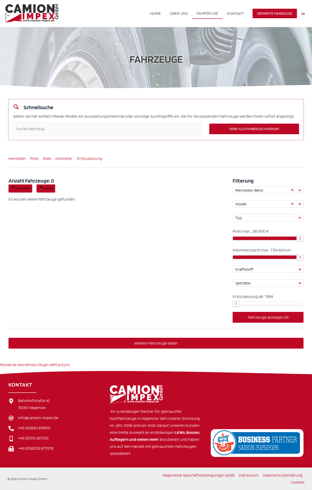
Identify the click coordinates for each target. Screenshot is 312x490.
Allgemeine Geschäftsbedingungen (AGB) (199, 475)
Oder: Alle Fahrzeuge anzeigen (254, 129)
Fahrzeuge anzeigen (268, 317)
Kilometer (64, 158)
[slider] (300, 238)
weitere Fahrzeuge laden (156, 343)
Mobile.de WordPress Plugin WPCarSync (35, 364)
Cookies (298, 482)
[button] (275, 13)
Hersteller (17, 158)
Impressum (249, 475)
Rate (47, 158)
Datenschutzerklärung (282, 475)
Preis (34, 158)
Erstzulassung (89, 158)
